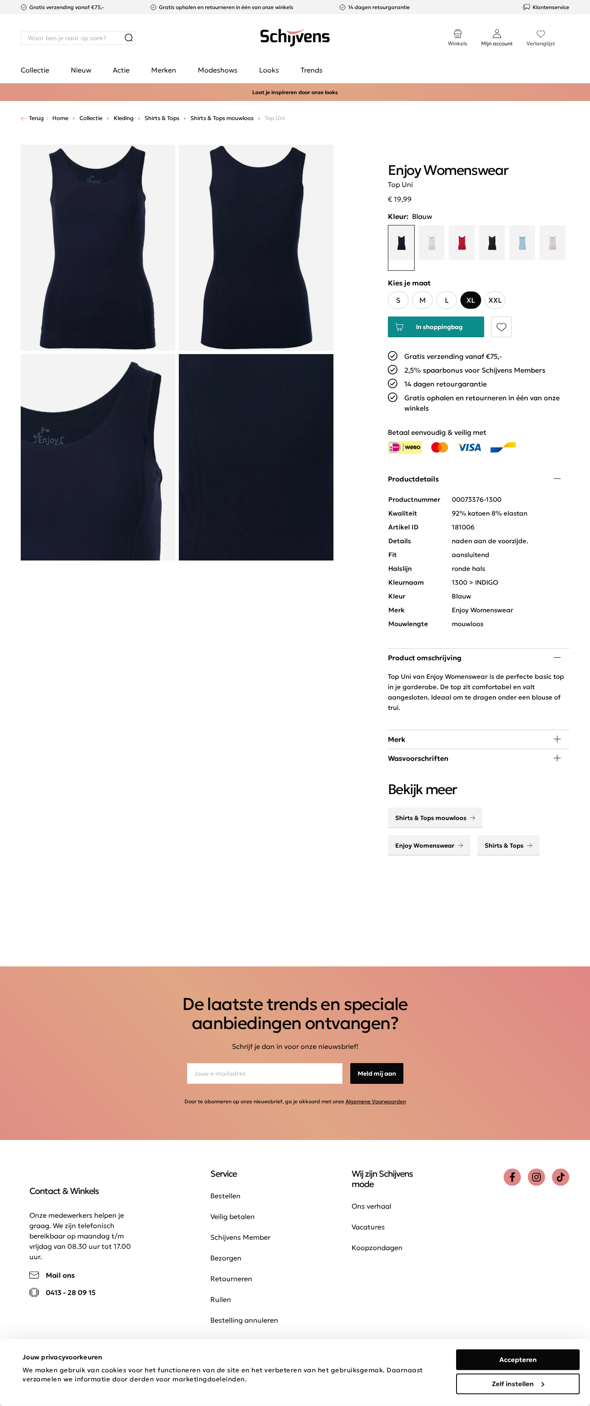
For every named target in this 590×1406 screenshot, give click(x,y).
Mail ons (60, 1275)
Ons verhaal (371, 1206)
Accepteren (518, 1359)
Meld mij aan (377, 1073)
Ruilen (220, 1299)
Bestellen (225, 1195)
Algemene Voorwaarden (376, 1101)
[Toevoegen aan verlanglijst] (501, 327)
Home (60, 118)
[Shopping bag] (568, 29)
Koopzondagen (377, 1247)
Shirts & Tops (504, 845)
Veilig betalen (232, 1216)
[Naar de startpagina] (295, 38)
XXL (495, 300)
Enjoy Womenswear (424, 845)
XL (470, 300)
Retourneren (231, 1278)
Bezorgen (225, 1258)
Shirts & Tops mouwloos (430, 818)
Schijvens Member (240, 1237)
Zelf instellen (513, 1383)
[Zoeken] (129, 38)
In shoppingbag (439, 327)
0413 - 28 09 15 (70, 1292)
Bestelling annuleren (244, 1320)
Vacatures (368, 1226)
